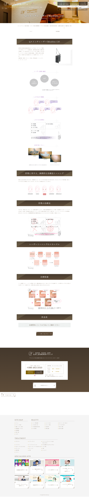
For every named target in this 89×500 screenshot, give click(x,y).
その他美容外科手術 (36, 426)
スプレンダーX (31, 441)
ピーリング (31, 448)
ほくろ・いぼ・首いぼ (63, 422)
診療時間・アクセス (19, 428)
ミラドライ (18, 444)
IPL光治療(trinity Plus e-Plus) (48, 444)
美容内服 (17, 450)
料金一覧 (17, 432)
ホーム (17, 422)
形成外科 (47, 426)
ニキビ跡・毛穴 (35, 424)
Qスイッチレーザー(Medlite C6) (35, 446)
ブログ (17, 434)
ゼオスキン (18, 441)
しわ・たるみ (48, 422)
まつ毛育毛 (35, 428)
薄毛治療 (47, 428)
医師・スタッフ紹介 (19, 426)
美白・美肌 (61, 426)
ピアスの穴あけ (62, 424)
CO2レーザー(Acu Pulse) (20, 446)
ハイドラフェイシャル (33, 444)
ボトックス (18, 448)
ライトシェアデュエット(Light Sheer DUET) (48, 442)
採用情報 (17, 430)
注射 (43, 448)
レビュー (17, 452)
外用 (30, 450)
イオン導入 (44, 446)
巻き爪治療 (61, 428)
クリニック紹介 (18, 424)
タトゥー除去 (48, 424)
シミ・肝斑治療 (35, 422)
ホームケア (44, 450)
